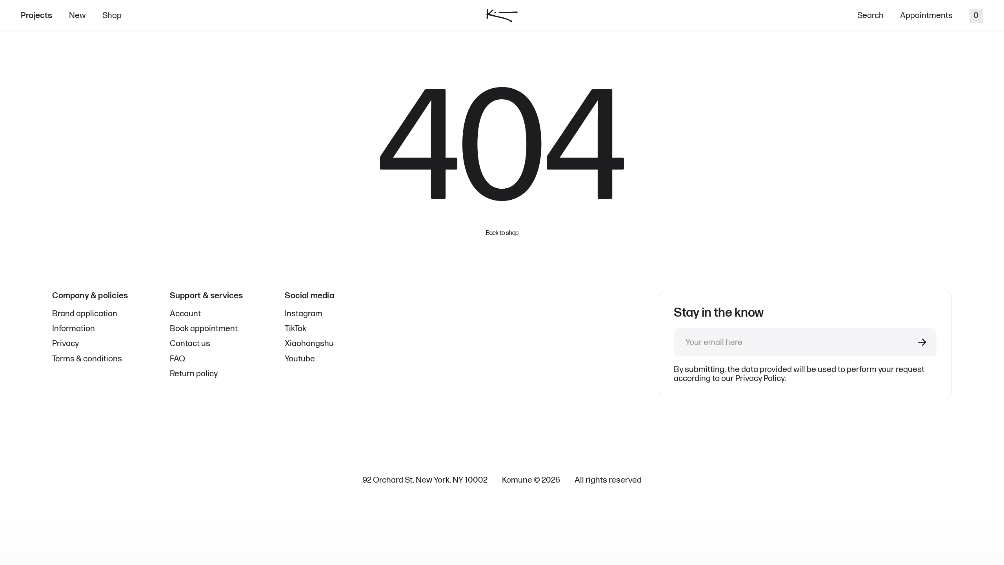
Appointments (926, 15)
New (77, 15)
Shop (112, 15)
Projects (36, 15)
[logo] (502, 16)
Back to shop (502, 233)
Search (870, 15)
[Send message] (922, 342)
